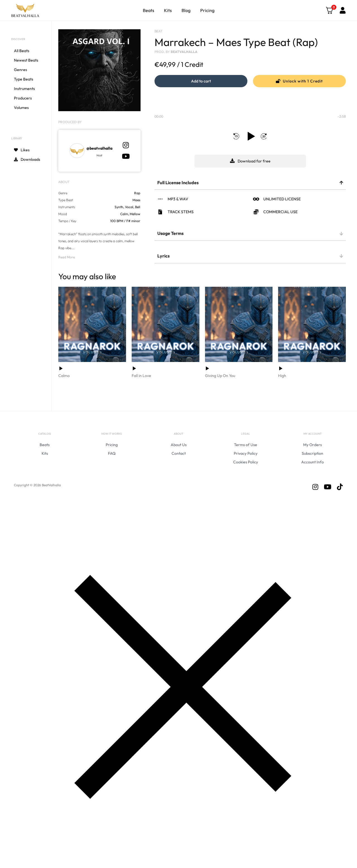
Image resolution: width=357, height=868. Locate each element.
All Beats (21, 50)
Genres (20, 69)
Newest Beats (26, 60)
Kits (168, 10)
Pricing (207, 10)
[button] (201, 81)
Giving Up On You (220, 375)
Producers (23, 98)
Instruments (24, 88)
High (282, 375)
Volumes (21, 107)
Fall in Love (141, 375)
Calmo (64, 375)
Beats (148, 10)
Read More (66, 257)
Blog (186, 10)
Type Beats (23, 79)
